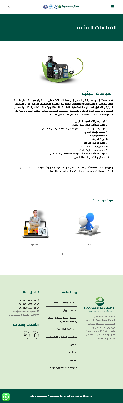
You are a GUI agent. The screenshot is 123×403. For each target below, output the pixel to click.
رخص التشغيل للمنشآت (66, 329)
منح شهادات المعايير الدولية (63, 368)
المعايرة (35, 245)
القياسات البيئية (69, 310)
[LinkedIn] (26, 335)
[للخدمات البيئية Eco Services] (61, 7)
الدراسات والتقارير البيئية (65, 303)
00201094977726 (28, 308)
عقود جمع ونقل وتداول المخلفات (61, 337)
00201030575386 (28, 301)
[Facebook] (35, 335)
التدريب (88, 245)
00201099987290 (28, 304)
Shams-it (87, 396)
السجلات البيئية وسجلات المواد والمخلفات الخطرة (62, 320)
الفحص (73, 345)
